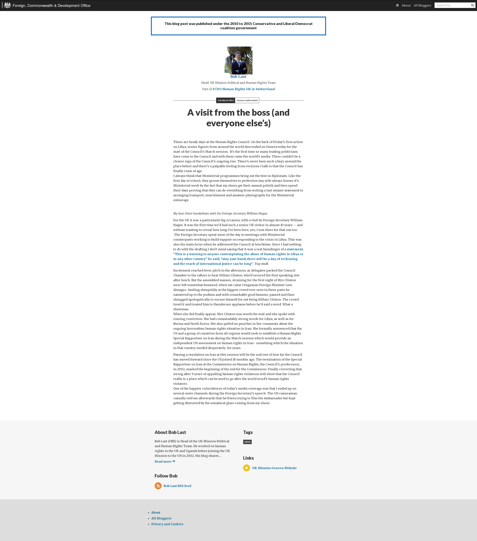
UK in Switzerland (260, 89)
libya (247, 441)
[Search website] (473, 5)
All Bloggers (422, 5)
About (406, 5)
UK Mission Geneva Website (274, 468)
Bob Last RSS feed (177, 486)
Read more (163, 461)
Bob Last (238, 76)
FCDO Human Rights (229, 89)
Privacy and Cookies (167, 524)
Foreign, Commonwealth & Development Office (51, 5)
